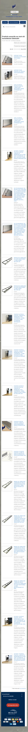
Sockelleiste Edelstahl (15, 40)
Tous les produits (13, 22)
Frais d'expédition (23, 688)
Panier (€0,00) (10, 16)
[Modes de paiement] (6, 719)
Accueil (5, 22)
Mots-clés (8, 40)
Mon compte (18, 16)
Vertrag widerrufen (13, 705)
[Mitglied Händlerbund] (12, 711)
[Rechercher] (4, 27)
